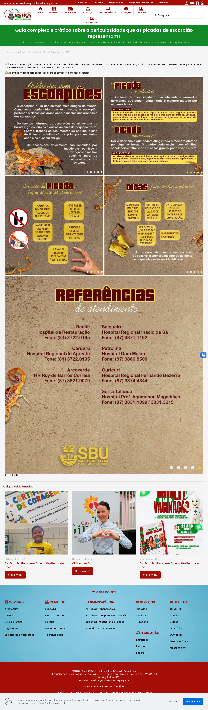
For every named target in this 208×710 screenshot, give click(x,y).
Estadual (141, 646)
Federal (140, 652)
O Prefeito (10, 615)
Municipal (142, 639)
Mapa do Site (178, 647)
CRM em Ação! (82, 563)
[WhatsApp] (202, 2)
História (49, 622)
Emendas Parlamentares (100, 628)
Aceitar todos (193, 701)
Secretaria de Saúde (75, 42)
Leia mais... (174, 701)
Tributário (142, 622)
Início (22, 42)
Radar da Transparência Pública (105, 622)
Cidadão (141, 609)
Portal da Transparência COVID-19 (106, 615)
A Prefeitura (11, 609)
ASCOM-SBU (37, 42)
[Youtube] (192, 2)
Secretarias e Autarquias (19, 634)
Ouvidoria (176, 634)
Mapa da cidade (55, 628)
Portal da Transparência (100, 609)
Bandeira (50, 609)
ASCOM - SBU (29, 52)
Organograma (13, 628)
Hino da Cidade (54, 615)
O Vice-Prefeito (13, 622)
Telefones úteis (54, 634)
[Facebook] (197, 2)
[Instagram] (187, 2)
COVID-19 (175, 609)
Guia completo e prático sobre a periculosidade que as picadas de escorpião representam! (140, 42)
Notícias (54, 42)
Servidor (141, 615)
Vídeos (174, 622)
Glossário (176, 628)
